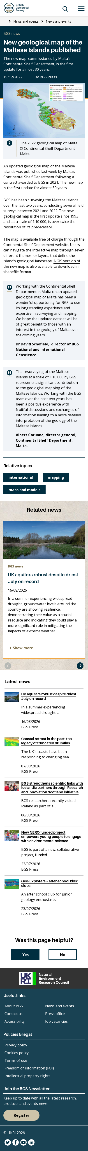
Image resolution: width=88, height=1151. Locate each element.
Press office (55, 1013)
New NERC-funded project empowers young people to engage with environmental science (51, 836)
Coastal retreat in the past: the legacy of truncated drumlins (46, 740)
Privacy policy (16, 1045)
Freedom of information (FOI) (29, 1068)
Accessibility (15, 1021)
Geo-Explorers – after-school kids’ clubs (49, 883)
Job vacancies (56, 1021)
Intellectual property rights (27, 1075)
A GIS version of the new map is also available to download (41, 263)
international (21, 477)
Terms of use (16, 1060)
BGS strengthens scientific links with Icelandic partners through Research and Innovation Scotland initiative (52, 787)
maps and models (24, 489)
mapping (56, 477)
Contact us (14, 1013)
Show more (23, 647)
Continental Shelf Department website (35, 244)
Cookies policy (17, 1052)
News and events (26, 21)
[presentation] (8, 665)
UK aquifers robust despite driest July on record (48, 696)
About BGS (14, 1005)
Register (21, 1115)
